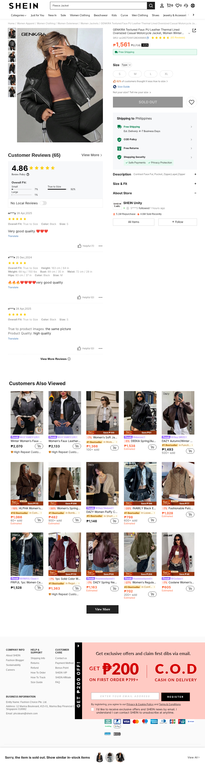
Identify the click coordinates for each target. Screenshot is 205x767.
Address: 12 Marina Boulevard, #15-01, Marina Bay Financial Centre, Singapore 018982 (43, 708)
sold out (148, 102)
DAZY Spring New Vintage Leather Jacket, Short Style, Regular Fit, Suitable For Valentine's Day (103, 582)
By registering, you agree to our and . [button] (136, 704)
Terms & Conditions (170, 704)
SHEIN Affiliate (63, 677)
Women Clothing (46, 23)
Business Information (21, 696)
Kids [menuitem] (114, 15)
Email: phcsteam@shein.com (22, 713)
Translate (13, 236)
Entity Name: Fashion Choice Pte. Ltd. (26, 702)
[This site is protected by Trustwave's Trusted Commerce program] (108, 733)
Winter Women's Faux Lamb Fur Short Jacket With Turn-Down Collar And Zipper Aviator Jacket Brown (27, 441)
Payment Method (64, 663)
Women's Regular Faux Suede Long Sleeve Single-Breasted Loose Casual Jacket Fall (141, 582)
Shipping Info (38, 658)
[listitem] (27, 423)
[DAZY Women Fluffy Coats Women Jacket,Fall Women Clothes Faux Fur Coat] (102, 483)
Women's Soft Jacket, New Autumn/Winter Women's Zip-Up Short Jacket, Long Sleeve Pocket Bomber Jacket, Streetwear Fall (103, 437)
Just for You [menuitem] (37, 15)
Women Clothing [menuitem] (80, 15)
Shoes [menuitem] (155, 15)
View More (102, 609)
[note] (26, 452)
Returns (35, 663)
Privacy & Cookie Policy (140, 704)
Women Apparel (25, 23)
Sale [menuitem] (63, 15)
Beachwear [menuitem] (101, 15)
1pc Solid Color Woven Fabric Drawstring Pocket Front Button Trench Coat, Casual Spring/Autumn (65, 578)
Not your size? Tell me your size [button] (131, 92)
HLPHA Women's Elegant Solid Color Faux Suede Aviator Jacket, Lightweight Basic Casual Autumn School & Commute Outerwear (27, 508)
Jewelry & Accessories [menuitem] (176, 15)
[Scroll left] (188, 15)
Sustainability (13, 665)
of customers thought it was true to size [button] (141, 81)
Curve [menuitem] (124, 15)
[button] (186, 5)
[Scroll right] (193, 15)
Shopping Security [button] (134, 157)
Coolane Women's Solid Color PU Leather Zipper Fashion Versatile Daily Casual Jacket (178, 582)
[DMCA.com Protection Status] (117, 733)
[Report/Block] (100, 246)
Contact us (61, 658)
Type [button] (124, 64)
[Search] (151, 5)
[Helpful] (79, 246)
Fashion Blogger (15, 660)
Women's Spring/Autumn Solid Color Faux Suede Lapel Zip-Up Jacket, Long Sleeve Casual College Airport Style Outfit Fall (65, 508)
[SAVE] (191, 102)
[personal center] (162, 5)
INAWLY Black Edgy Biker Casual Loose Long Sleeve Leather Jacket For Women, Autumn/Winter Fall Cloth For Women (141, 508)
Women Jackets (89, 23)
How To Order (38, 672)
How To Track (38, 677)
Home (11, 23)
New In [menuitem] (52, 15)
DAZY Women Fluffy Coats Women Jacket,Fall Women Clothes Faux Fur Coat (102, 511)
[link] (169, 5)
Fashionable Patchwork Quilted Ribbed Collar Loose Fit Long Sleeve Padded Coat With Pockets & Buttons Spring (178, 508)
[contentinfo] (154, 724)
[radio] (119, 73)
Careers (10, 669)
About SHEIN (13, 655)
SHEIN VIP (61, 672)
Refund (35, 667)
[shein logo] (23, 5)
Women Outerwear (67, 23)
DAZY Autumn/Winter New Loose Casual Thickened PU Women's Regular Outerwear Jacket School (178, 441)
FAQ (57, 682)
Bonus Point (61, 667)
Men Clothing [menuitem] (140, 15)
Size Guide (37, 682)
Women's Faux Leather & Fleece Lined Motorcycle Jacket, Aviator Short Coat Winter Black (64, 441)
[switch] (43, 203)
